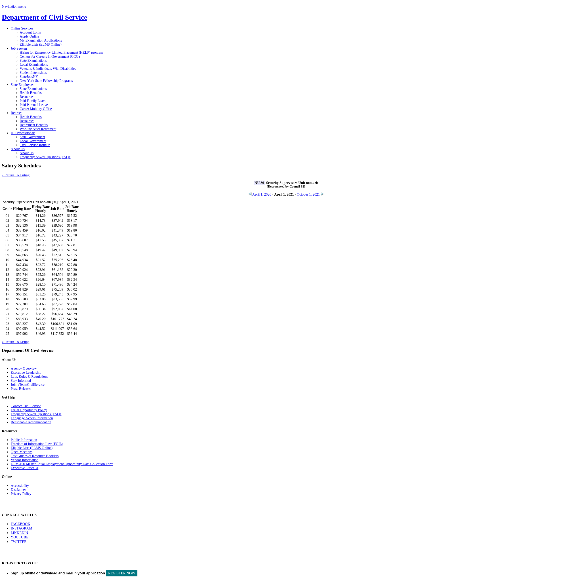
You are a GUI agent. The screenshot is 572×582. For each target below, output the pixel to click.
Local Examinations (34, 64)
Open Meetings (21, 452)
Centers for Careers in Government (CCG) (50, 56)
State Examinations (33, 60)
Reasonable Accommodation (31, 422)
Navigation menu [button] (14, 6)
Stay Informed (21, 380)
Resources (27, 97)
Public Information (24, 440)
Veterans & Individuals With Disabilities (48, 68)
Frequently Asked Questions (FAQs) (45, 157)
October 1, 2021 (309, 194)
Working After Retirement (38, 129)
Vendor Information (24, 460)
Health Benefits (31, 93)
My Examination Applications (41, 40)
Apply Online (29, 36)
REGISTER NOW (121, 573)
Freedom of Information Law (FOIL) (37, 444)
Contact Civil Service (26, 406)
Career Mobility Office (36, 109)
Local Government (33, 141)
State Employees (22, 84)
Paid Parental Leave (34, 105)
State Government (32, 137)
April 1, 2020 (261, 194)
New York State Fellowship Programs (46, 80)
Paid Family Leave (33, 101)
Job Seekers (19, 48)
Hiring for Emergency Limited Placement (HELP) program (61, 52)
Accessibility (20, 485)
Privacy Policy (21, 494)
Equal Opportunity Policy (29, 410)
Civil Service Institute (35, 145)
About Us (18, 149)
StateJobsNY (29, 76)
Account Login (30, 32)
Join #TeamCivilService (27, 384)
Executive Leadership (26, 372)
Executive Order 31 (24, 468)
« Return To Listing (15, 175)
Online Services (22, 28)
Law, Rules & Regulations (29, 376)
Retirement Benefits (34, 125)
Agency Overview (24, 368)
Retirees (16, 113)
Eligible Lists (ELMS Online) (40, 44)
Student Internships (33, 72)
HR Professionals (23, 133)
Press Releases (21, 388)
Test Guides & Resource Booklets (35, 456)
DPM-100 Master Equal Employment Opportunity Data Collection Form (62, 464)
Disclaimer (18, 489)
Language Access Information (32, 418)
